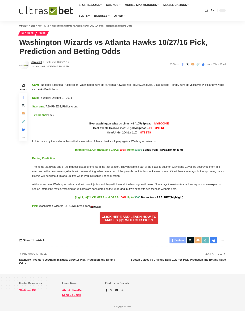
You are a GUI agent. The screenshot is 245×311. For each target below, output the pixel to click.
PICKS (42, 33)
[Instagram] (122, 290)
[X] (111, 290)
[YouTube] (117, 290)
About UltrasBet (72, 290)
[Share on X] (187, 64)
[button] (206, 10)
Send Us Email (71, 294)
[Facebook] (106, 290)
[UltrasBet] (46, 10)
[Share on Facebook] (182, 64)
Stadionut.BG (27, 290)
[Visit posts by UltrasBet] (24, 64)
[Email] (192, 64)
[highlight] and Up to (129, 149)
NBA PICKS (28, 33)
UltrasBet (36, 62)
